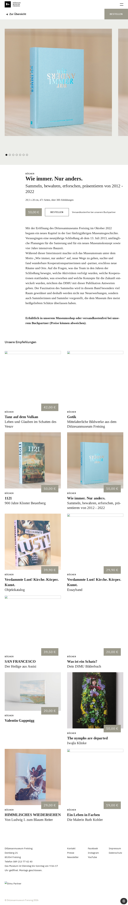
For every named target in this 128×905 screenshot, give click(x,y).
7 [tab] (27, 155)
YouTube (92, 857)
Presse (70, 852)
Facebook (93, 848)
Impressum (115, 848)
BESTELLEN (116, 14)
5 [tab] (20, 155)
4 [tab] (17, 155)
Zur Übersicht (17, 14)
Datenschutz (115, 852)
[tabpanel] (58, 82)
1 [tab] (6, 155)
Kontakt (71, 848)
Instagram (93, 852)
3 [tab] (13, 155)
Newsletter (73, 857)
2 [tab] (10, 155)
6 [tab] (24, 155)
